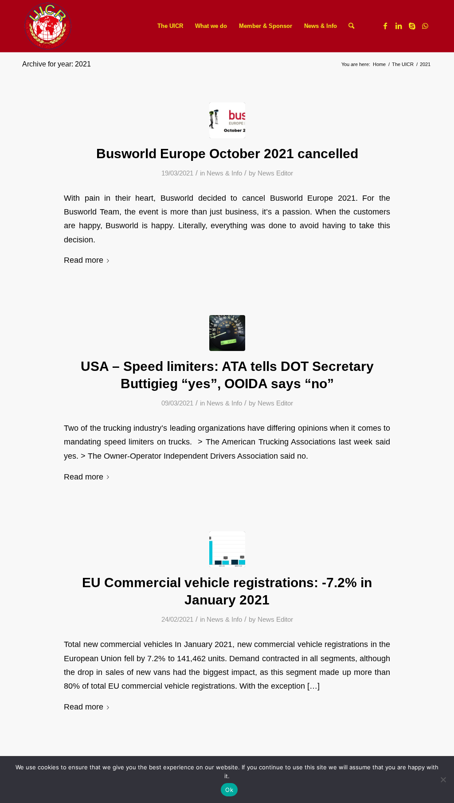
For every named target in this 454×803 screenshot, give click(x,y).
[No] (442, 779)
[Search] (351, 26)
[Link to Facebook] (385, 25)
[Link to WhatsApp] (425, 25)
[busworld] (227, 120)
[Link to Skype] (412, 25)
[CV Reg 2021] (227, 549)
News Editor (275, 173)
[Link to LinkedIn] (398, 25)
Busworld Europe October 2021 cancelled (227, 153)
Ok (229, 789)
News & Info (224, 173)
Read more (83, 260)
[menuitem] (170, 26)
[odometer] (227, 333)
